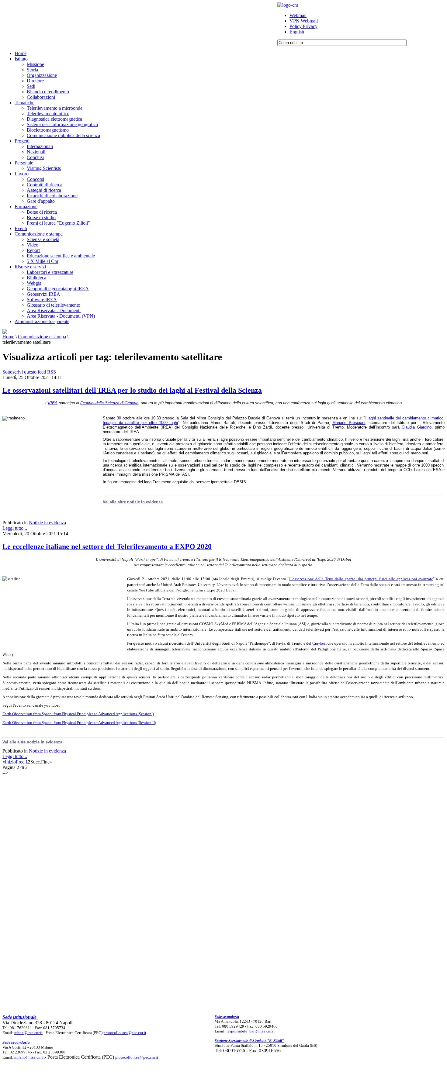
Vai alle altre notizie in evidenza (133, 502)
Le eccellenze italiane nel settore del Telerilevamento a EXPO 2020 (107, 546)
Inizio (10, 761)
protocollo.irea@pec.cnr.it (124, 1032)
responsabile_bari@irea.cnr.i (250, 1031)
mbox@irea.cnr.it (28, 1032)
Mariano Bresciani (348, 422)
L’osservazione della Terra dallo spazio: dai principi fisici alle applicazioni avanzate (361, 579)
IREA (52, 403)
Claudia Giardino (416, 427)
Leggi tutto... (14, 528)
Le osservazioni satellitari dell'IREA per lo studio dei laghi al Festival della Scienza (132, 390)
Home (8, 336)
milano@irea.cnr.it (29, 1057)
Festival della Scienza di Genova (109, 403)
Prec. (21, 761)
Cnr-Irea (319, 643)
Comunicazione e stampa (42, 336)
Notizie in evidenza (47, 522)
